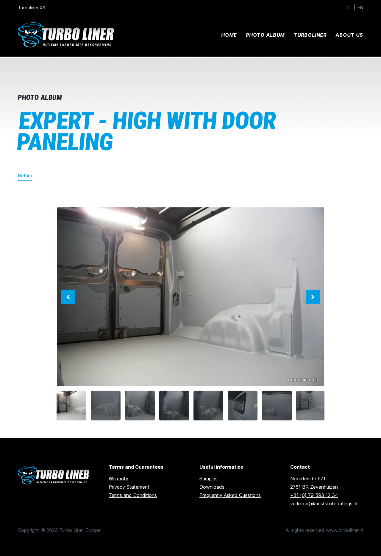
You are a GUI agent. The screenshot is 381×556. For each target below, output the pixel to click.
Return (25, 175)
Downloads (211, 487)
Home (229, 35)
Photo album (265, 35)
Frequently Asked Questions (230, 495)
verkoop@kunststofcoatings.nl (323, 504)
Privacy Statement (129, 487)
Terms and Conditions (133, 495)
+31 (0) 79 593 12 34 (314, 495)
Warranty (118, 479)
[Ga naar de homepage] (54, 475)
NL (349, 7)
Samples (208, 479)
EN (360, 7)
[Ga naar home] (67, 35)
